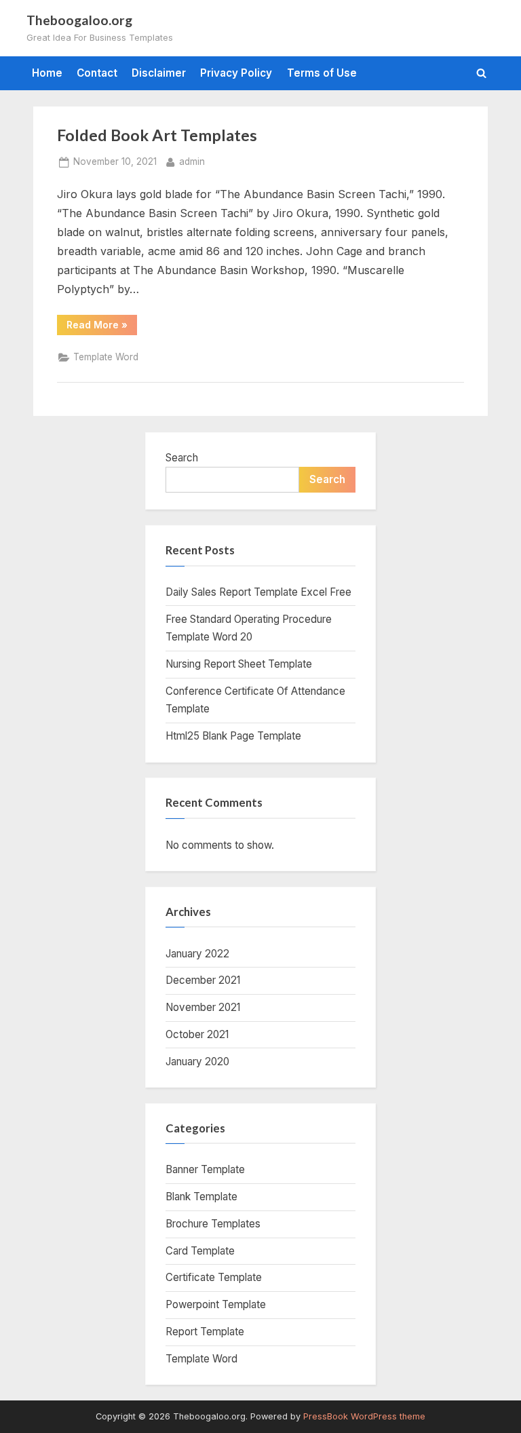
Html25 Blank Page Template (233, 735)
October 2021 (197, 1034)
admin (192, 161)
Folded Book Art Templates (157, 135)
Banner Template (205, 1169)
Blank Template (201, 1196)
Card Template (200, 1250)
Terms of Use (322, 72)
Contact (97, 72)
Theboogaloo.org (79, 20)
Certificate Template (214, 1277)
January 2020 (197, 1061)
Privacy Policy (236, 72)
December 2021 (203, 980)
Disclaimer (159, 72)
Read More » (101, 327)
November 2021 (203, 1007)
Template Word (105, 356)
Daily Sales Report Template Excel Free (258, 592)
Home (47, 72)
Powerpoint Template (216, 1304)
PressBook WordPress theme (364, 1416)
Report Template (205, 1331)
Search (182, 457)
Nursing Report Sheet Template (239, 663)
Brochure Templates (213, 1223)
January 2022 (197, 953)
